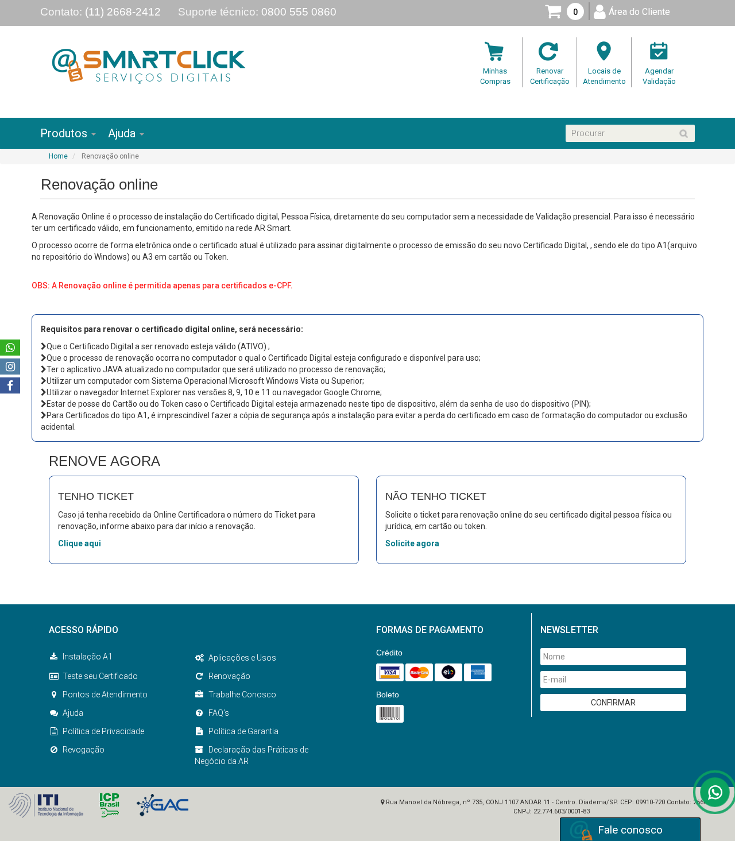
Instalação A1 (88, 656)
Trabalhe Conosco (242, 694)
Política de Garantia (243, 731)
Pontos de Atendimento (105, 694)
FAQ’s (218, 712)
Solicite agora (412, 543)
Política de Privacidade (103, 731)
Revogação (84, 749)
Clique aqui (79, 543)
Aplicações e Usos (242, 657)
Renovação (229, 676)
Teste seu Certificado (100, 676)
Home (58, 156)
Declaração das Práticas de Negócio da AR (251, 755)
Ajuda (73, 712)
